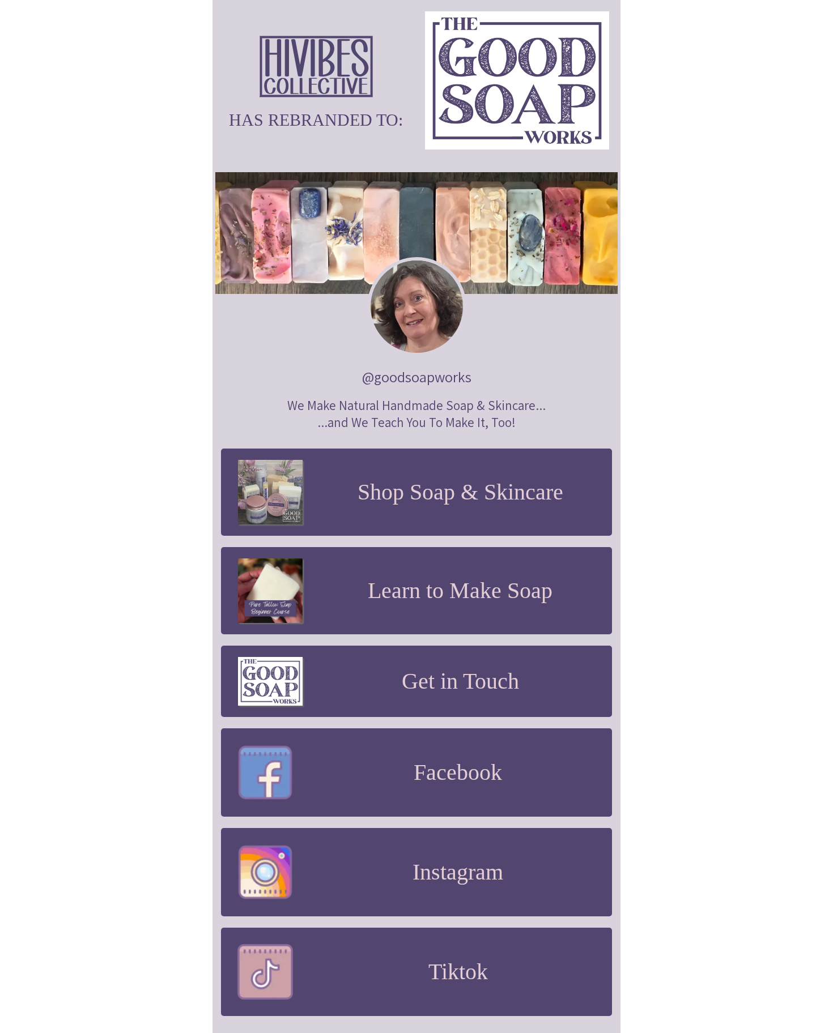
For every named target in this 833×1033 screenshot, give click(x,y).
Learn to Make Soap (460, 590)
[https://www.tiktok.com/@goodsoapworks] (265, 972)
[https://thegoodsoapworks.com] (316, 66)
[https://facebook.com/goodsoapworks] (265, 772)
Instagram (458, 872)
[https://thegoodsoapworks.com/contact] (270, 681)
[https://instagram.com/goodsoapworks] (265, 872)
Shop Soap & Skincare (460, 492)
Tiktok (458, 971)
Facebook (458, 772)
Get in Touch (460, 681)
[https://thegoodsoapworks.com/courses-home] (270, 590)
